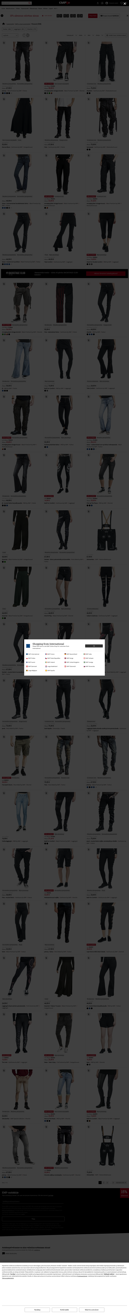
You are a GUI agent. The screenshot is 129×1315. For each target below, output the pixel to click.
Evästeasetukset (82, 1276)
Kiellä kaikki (64, 1310)
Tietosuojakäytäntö (8, 1278)
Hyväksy (37, 1310)
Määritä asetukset (92, 1310)
